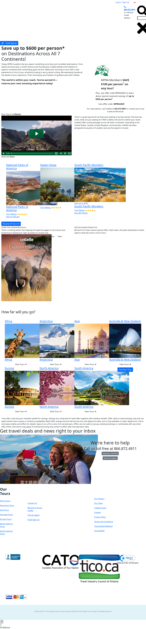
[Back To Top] (1, 621)
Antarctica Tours (7, 505)
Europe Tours (6, 519)
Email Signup (11, 43)
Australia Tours (6, 514)
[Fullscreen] (69, 153)
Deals (78, 21)
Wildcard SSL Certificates (127, 563)
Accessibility (99, 531)
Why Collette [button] (64, 21)
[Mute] (61, 153)
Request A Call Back (110, 453)
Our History (99, 498)
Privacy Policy (100, 517)
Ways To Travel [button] (46, 21)
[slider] (32, 153)
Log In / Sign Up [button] (122, 2)
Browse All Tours (10, 224)
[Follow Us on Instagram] (3, 485)
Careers (97, 512)
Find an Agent (33, 515)
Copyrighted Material (103, 526)
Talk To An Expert (110, 458)
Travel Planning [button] (104, 21)
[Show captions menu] (56, 153)
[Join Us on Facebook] (1, 485)
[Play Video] (3, 153)
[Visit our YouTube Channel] (13, 485)
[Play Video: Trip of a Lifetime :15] (36, 133)
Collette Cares (100, 508)
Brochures (89, 21)
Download (49, 236)
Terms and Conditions (103, 521)
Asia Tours (4, 510)
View (60, 236)
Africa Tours (5, 501)
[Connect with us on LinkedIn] (8, 485)
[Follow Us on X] (6, 485)
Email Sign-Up (34, 519)
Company (102, 491)
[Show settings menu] (65, 153)
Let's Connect (35, 493)
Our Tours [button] (29, 21)
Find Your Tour (125, 369)
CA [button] (137, 2)
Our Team (98, 503)
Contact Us (32, 503)
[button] (128, 558)
